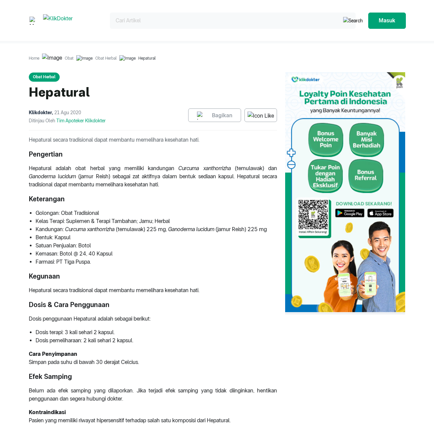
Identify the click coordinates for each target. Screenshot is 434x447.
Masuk (387, 20)
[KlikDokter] (71, 20)
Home (34, 58)
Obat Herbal (106, 58)
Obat (69, 58)
